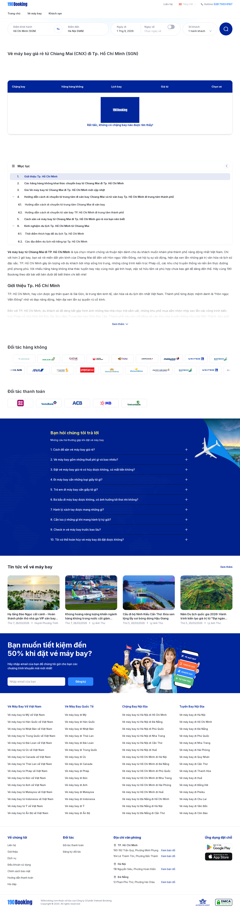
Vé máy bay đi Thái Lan (79, 735)
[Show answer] (186, 449)
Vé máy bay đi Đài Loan (79, 742)
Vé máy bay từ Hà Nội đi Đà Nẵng (142, 721)
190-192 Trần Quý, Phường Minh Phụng (144, 850)
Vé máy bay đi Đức (76, 777)
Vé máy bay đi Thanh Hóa (195, 770)
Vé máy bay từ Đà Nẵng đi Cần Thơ (143, 813)
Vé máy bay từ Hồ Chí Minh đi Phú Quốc (146, 770)
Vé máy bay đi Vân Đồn (193, 806)
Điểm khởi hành (22, 26)
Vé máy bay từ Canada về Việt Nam (29, 756)
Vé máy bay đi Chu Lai (193, 799)
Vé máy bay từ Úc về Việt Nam (26, 749)
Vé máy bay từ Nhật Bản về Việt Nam (30, 728)
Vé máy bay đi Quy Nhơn (194, 756)
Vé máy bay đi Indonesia (80, 799)
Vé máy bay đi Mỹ (75, 714)
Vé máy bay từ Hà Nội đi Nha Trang (143, 735)
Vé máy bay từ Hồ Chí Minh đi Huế (142, 792)
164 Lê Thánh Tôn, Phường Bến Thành (144, 856)
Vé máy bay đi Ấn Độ (77, 813)
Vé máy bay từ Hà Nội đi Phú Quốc (143, 728)
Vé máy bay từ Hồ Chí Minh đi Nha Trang (147, 777)
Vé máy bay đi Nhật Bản (79, 728)
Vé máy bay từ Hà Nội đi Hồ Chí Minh (144, 714)
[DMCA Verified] (223, 902)
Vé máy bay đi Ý (75, 806)
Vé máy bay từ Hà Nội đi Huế (139, 749)
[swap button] (58, 29)
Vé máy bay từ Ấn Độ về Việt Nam (28, 813)
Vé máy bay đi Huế (190, 777)
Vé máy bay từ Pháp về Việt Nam (27, 770)
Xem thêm (226, 566)
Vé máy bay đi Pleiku (192, 792)
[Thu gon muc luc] (226, 166)
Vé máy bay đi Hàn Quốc (80, 721)
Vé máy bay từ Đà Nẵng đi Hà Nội (142, 806)
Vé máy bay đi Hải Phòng (194, 749)
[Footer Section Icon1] (218, 857)
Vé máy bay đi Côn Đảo (193, 813)
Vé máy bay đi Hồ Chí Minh (195, 721)
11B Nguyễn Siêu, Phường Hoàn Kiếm (144, 869)
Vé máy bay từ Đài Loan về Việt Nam (30, 742)
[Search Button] (225, 28)
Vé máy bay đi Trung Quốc (81, 749)
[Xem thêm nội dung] (120, 309)
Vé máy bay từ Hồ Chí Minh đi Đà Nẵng (145, 763)
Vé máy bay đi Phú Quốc (194, 735)
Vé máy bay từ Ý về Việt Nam (25, 806)
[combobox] (186, 4)
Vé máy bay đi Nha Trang (194, 742)
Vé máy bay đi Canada (78, 763)
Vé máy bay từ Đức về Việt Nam (27, 777)
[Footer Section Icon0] (218, 847)
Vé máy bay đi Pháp (77, 770)
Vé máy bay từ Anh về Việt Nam (27, 784)
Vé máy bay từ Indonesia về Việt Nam (30, 799)
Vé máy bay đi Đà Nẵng (193, 728)
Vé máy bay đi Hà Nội (192, 714)
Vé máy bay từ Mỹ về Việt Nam (26, 714)
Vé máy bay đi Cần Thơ (193, 763)
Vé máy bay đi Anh (76, 784)
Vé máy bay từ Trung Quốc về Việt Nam (31, 735)
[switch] (171, 27)
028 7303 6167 (223, 4)
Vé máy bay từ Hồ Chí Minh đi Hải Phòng (146, 784)
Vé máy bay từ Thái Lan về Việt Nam (30, 763)
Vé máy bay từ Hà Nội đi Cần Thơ (142, 742)
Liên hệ (168, 4)
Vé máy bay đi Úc (75, 756)
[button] (31, 29)
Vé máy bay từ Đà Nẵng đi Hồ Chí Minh (145, 799)
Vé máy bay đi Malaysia (79, 792)
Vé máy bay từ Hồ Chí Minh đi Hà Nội (144, 756)
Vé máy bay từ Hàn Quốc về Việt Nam (30, 721)
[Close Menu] (13, 197)
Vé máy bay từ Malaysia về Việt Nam (30, 792)
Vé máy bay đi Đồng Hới (193, 784)
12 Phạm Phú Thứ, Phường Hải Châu (144, 882)
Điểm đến (73, 26)
